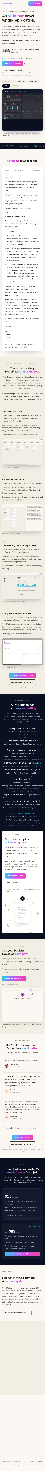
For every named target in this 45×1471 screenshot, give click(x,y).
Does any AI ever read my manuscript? (22, 1349)
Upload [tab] (15, 86)
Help (11, 1465)
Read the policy (13, 882)
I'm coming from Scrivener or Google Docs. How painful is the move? (22, 1371)
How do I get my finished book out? (22, 1380)
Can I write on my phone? (22, 1363)
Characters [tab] (33, 81)
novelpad (7, 3)
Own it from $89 (22, 1254)
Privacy (17, 1465)
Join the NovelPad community (16, 1313)
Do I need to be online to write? (22, 1342)
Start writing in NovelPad (22, 1439)
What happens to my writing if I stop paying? (22, 1356)
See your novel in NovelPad (22, 682)
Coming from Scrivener (35, 1461)
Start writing (35, 3)
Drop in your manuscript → (14, 979)
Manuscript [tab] (8, 81)
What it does (16, 1461)
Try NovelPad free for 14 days (22, 675)
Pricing (24, 1461)
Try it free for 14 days (12, 63)
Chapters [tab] (20, 81)
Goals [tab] (6, 86)
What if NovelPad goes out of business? (22, 1387)
